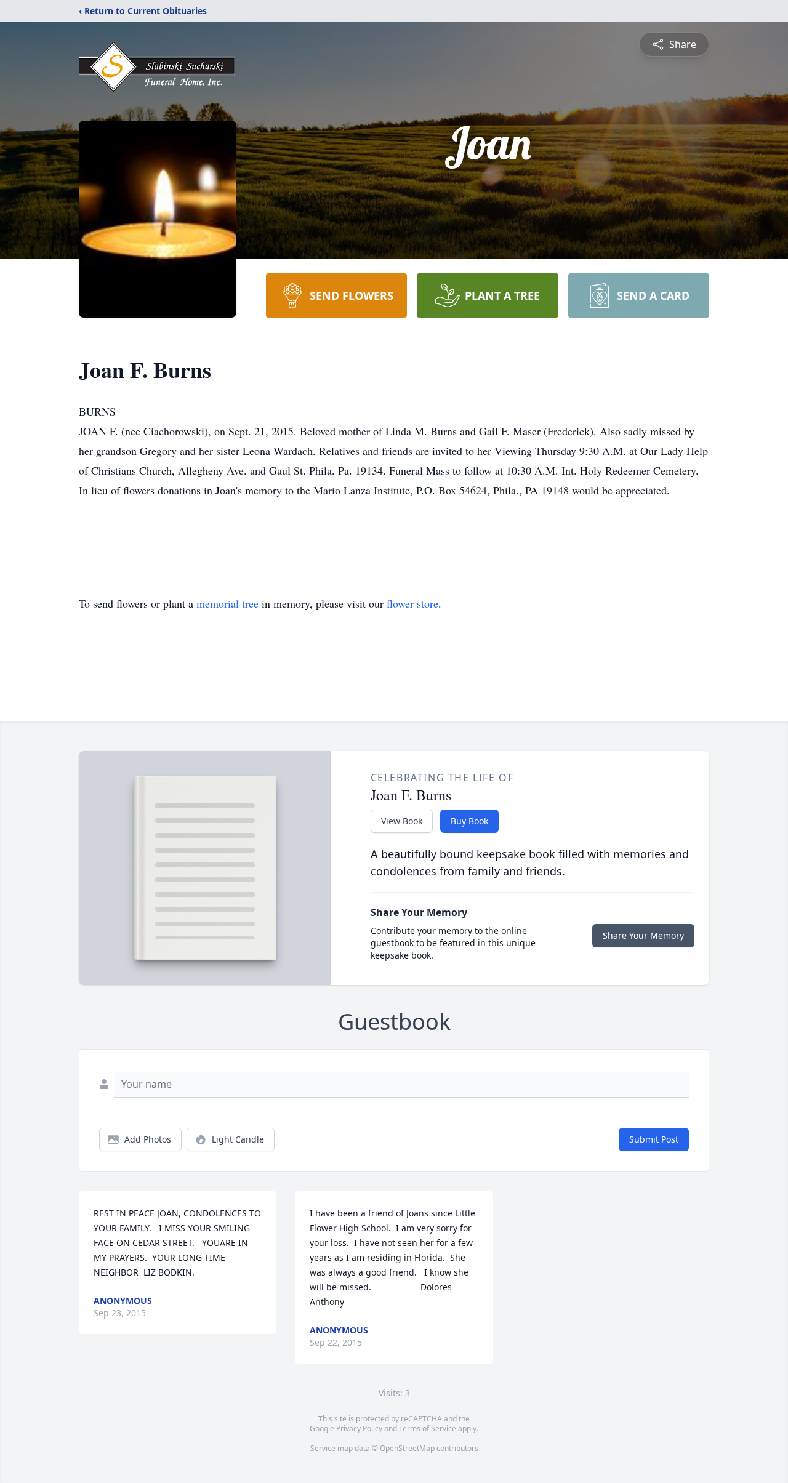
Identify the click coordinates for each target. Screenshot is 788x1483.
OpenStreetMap (407, 1448)
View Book (401, 821)
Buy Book (469, 821)
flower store (412, 603)
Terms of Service (427, 1428)
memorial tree (227, 603)
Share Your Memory (643, 935)
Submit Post (653, 1139)
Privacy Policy (359, 1428)
